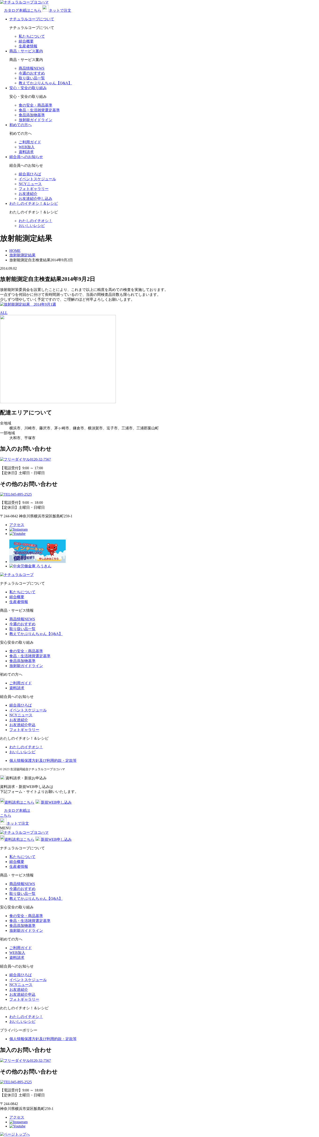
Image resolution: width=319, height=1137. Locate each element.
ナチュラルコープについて (31, 19)
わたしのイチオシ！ (35, 221)
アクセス (16, 525)
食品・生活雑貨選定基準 (39, 110)
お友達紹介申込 (22, 725)
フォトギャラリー (34, 189)
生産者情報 (28, 46)
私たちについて (32, 36)
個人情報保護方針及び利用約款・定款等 (43, 761)
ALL (3, 313)
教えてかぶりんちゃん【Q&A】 (45, 83)
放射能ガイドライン (35, 120)
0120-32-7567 (40, 459)
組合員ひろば (30, 174)
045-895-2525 (21, 494)
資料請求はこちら (19, 802)
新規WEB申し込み (56, 802)
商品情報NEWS (31, 68)
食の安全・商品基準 (35, 105)
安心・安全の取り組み (28, 88)
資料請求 (26, 152)
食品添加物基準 (32, 115)
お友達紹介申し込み (35, 199)
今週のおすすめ (32, 73)
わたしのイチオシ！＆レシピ (33, 203)
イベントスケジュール (37, 179)
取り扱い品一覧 (32, 78)
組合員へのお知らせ (26, 157)
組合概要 (26, 41)
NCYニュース (30, 184)
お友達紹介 (28, 194)
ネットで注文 (60, 10)
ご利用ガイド (30, 142)
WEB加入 (27, 147)
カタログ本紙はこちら (22, 10)
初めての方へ (20, 125)
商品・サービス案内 (26, 51)
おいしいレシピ (32, 226)
